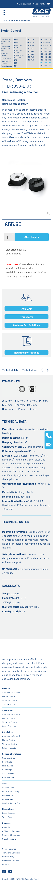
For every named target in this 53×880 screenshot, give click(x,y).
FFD (15, 60)
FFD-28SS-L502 (45, 51)
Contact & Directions (11, 835)
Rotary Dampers (6, 66)
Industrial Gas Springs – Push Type (6, 41)
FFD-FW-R (30, 57)
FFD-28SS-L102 (45, 48)
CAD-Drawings (8, 758)
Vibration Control (9, 700)
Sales (4, 783)
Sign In (42, 4)
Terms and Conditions (11, 853)
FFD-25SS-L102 (45, 39)
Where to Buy (8, 787)
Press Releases (8, 813)
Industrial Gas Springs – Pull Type (5, 48)
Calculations (7, 732)
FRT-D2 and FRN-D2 (18, 51)
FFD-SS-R (30, 39)
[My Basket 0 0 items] (48, 3)
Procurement (8, 799)
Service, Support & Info (12, 803)
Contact (35, 4)
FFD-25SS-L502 (45, 42)
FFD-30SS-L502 (45, 60)
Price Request (8, 795)
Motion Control (8, 696)
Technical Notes (31, 370)
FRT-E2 (16, 39)
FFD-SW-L (30, 54)
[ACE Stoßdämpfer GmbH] (41, 12)
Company (6, 823)
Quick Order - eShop (11, 791)
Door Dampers (6, 58)
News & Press (8, 809)
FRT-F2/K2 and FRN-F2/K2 (19, 56)
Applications (7, 710)
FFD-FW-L (30, 60)
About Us (6, 827)
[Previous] (42, 370)
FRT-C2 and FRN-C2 (18, 46)
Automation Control (11, 692)
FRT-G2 (16, 42)
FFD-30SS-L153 (45, 66)
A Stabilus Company (11, 831)
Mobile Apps (7, 765)
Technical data (10, 370)
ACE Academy (8, 773)
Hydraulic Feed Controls (6, 62)
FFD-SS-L (30, 42)
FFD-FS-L (30, 48)
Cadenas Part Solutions (26, 325)
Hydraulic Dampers (4, 54)
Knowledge (7, 769)
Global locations (9, 839)
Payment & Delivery (10, 860)
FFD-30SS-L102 (45, 57)
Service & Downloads (11, 754)
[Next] (48, 370)
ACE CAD (26, 308)
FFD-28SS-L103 (45, 54)
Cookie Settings (9, 849)
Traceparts (26, 316)
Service (19, 4)
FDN (15, 66)
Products (6, 688)
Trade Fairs (7, 817)
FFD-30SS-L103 (45, 63)
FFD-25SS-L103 (45, 45)
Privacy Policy (8, 856)
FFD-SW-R (30, 51)
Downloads (27, 4)
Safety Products (9, 704)
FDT (15, 63)
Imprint (5, 864)
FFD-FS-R (30, 45)
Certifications (8, 777)
